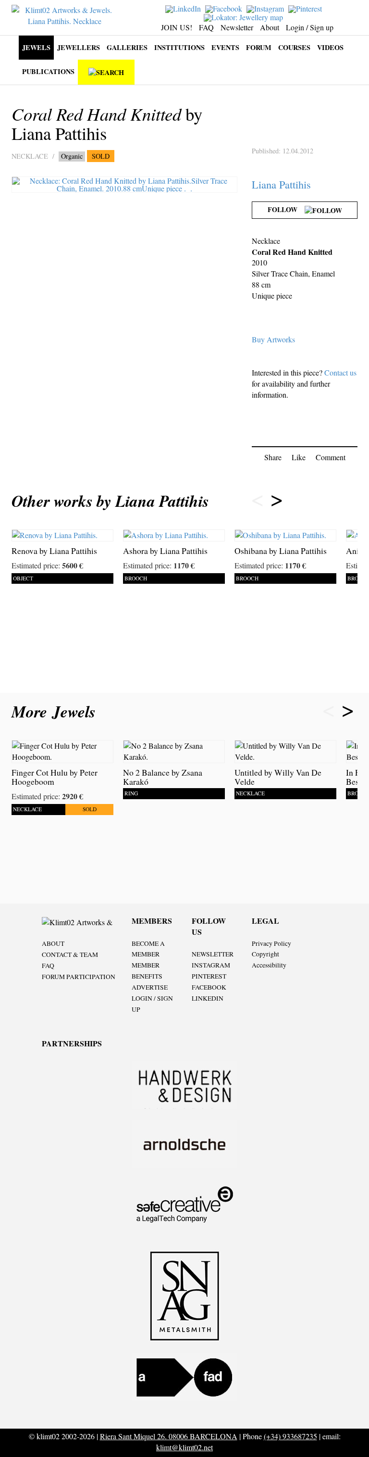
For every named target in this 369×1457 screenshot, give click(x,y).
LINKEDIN (207, 998)
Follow (286, 209)
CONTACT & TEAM (70, 954)
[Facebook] (225, 8)
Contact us (340, 372)
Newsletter (237, 27)
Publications (48, 71)
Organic (72, 156)
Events (225, 47)
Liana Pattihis (281, 184)
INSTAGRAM (211, 965)
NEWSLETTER (213, 954)
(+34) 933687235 (290, 1436)
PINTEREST (209, 976)
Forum (258, 47)
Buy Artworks (273, 339)
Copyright (265, 954)
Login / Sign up (309, 27)
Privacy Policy (271, 943)
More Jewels (56, 711)
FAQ (206, 27)
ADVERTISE (150, 987)
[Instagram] (266, 8)
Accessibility (269, 965)
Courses (294, 47)
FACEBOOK (209, 987)
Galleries (127, 47)
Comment (330, 457)
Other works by (110, 501)
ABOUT (53, 943)
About (269, 27)
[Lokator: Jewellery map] (244, 16)
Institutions (179, 47)
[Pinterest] (306, 8)
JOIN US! (176, 27)
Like (299, 457)
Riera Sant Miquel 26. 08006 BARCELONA (168, 1436)
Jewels (36, 47)
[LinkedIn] (184, 8)
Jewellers (78, 47)
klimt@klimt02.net (184, 1447)
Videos (330, 47)
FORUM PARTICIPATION (78, 976)
